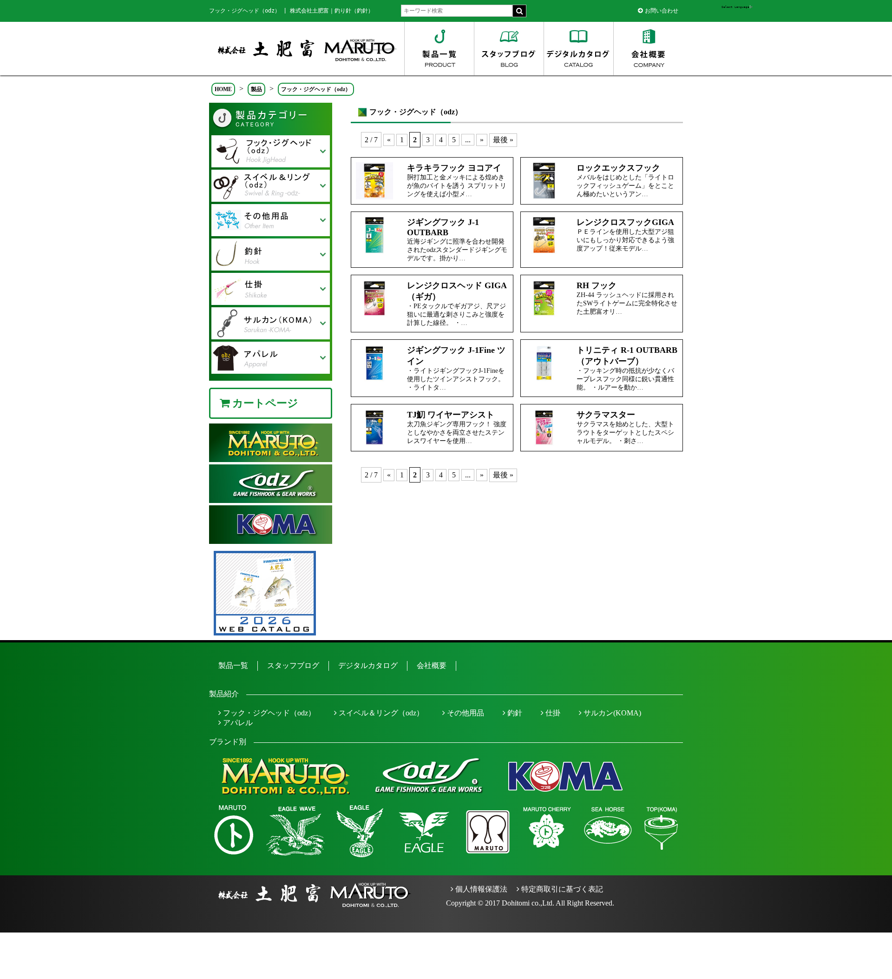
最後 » (503, 140)
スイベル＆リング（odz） (380, 713)
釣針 (513, 713)
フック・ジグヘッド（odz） (268, 713)
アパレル (237, 723)
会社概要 (431, 665)
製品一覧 (233, 665)
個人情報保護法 (480, 889)
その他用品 (464, 713)
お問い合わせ (661, 10)
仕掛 (552, 713)
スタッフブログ (293, 665)
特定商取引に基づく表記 (561, 889)
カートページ (264, 403)
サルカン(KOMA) (611, 713)
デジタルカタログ (368, 665)
